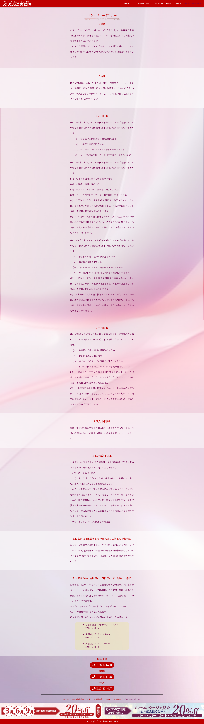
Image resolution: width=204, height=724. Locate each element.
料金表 (168, 3)
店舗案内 (177, 3)
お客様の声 (158, 3)
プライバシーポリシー (192, 3)
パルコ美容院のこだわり (141, 3)
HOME (126, 3)
